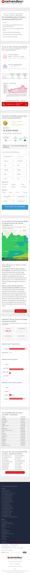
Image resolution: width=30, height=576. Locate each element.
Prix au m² (5, 22)
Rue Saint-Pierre (19, 469)
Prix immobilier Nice (6, 504)
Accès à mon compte (18, 547)
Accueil (5, 13)
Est (18, 192)
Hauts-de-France (19, 13)
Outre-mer (4, 539)
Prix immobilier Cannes (7, 512)
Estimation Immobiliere (16, 543)
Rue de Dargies (5, 460)
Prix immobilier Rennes (7, 505)
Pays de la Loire (5, 532)
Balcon (14, 184)
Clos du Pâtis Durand (20, 461)
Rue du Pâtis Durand (20, 460)
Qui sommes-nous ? (6, 546)
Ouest (25, 192)
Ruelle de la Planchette (7, 461)
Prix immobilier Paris (6, 490)
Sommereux (12, 15)
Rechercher (21, 311)
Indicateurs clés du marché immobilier (11, 32)
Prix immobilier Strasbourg (7, 508)
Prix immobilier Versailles (7, 511)
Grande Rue (5, 458)
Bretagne (4, 525)
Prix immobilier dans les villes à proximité (12, 34)
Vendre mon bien (5, 543)
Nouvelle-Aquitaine (6, 531)
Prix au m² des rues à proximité (10, 36)
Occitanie (4, 538)
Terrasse (24, 187)
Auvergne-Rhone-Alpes (7, 522)
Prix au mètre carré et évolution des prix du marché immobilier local (13, 25)
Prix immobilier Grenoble (7, 507)
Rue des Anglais (18, 463)
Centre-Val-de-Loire (6, 526)
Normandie (4, 529)
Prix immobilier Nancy (6, 515)
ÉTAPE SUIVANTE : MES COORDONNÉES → (15, 207)
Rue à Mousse (5, 467)
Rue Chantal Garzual (7, 457)
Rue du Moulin (18, 467)
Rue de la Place (18, 457)
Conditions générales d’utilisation (14, 561)
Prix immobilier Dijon (6, 510)
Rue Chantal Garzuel (7, 455)
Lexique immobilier (14, 545)
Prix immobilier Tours (6, 514)
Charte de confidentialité (14, 563)
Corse (3, 528)
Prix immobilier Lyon (6, 491)
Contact (13, 546)
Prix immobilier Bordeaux (7, 496)
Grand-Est (4, 535)
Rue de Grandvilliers (20, 455)
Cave (23, 184)
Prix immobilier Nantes (6, 498)
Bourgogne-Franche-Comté (7, 524)
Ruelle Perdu (5, 469)
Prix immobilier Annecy (7, 497)
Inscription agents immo (7, 547)
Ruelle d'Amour (5, 466)
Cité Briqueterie (5, 464)
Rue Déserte (18, 464)
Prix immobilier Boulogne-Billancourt (10, 516)
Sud (11, 192)
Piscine (4, 187)
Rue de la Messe (6, 463)
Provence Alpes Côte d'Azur (8, 533)
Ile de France (4, 521)
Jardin (13, 187)
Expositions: (5, 190)
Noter (24, 552)
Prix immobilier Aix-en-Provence (8, 493)
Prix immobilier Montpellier (7, 501)
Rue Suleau (17, 458)
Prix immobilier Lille (6, 503)
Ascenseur (5, 184)
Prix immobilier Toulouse (7, 494)
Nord (4, 192)
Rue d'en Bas (18, 466)
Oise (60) (6, 15)
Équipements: (5, 182)
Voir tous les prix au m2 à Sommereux (15, 472)
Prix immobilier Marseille (7, 500)
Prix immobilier (11, 13)
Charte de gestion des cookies (14, 566)
